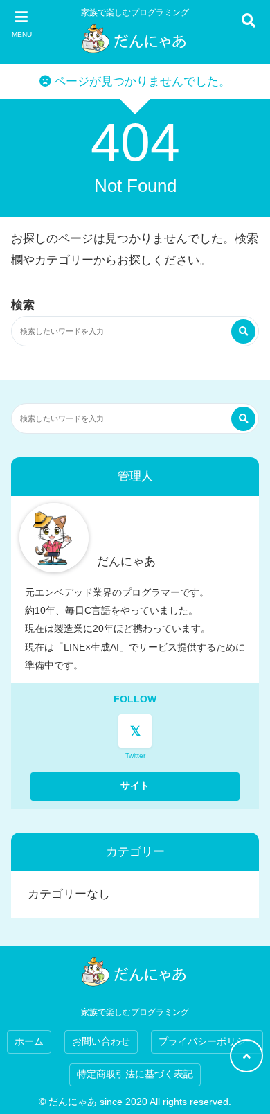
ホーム (29, 1041)
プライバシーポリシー (207, 1041)
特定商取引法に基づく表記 (135, 1074)
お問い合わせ (101, 1041)
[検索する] (243, 331)
